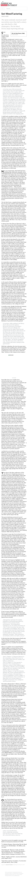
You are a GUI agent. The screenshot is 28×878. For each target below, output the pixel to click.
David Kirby (5, 16)
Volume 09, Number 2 (9, 864)
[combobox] (15, 8)
